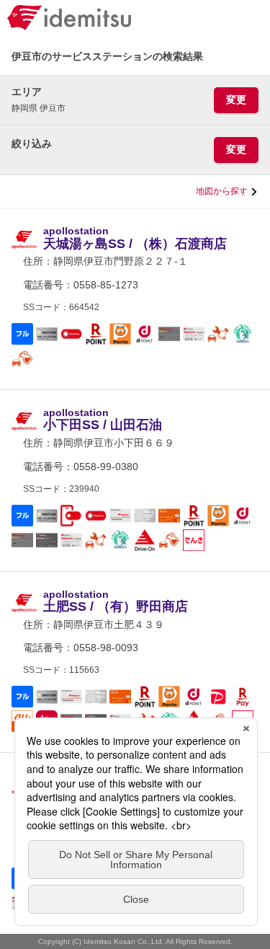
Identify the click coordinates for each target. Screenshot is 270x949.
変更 (236, 99)
